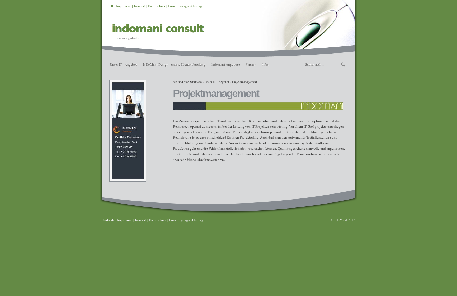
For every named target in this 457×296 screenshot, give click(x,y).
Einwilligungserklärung (185, 5)
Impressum (123, 5)
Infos (265, 64)
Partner (251, 64)
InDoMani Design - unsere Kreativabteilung (174, 64)
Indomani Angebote (225, 64)
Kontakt (139, 5)
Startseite (196, 82)
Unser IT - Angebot (123, 64)
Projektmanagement (244, 82)
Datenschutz (157, 5)
